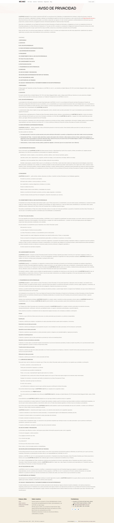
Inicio (20, 501)
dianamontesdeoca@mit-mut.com (82, 504)
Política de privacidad (23, 504)
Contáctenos (21, 506)
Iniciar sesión (91, 1)
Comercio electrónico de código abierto (87, 521)
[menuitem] (30, 1)
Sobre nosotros (22, 503)
